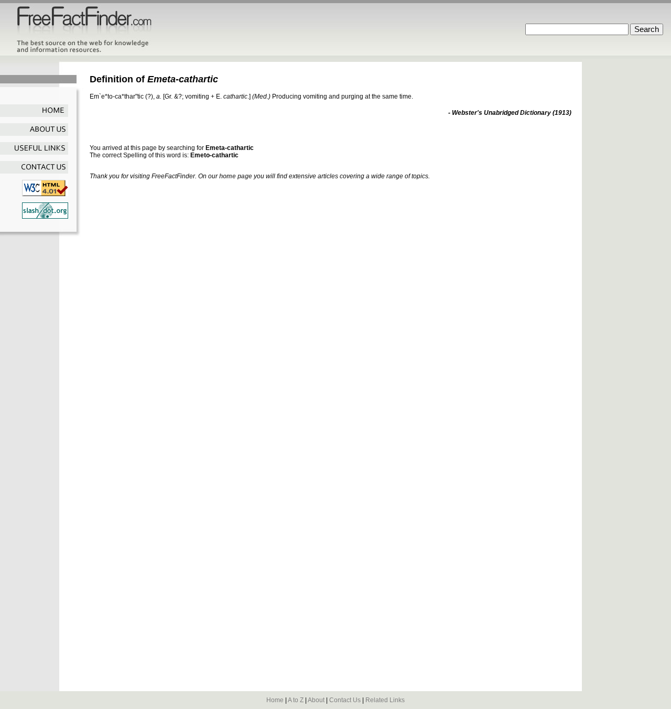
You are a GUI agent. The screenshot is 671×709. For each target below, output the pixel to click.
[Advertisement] (212, 134)
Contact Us (345, 700)
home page (235, 176)
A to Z (296, 700)
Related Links (385, 700)
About (316, 700)
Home (275, 700)
